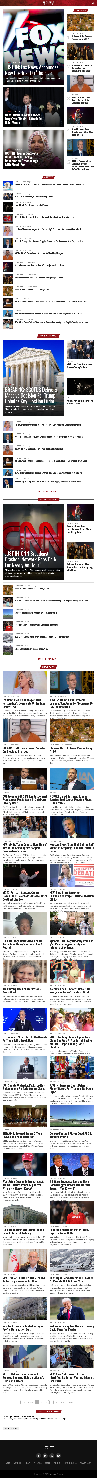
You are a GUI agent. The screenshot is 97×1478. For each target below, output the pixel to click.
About (8, 1463)
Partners (56, 1463)
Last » (71, 1402)
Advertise (17, 1463)
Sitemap (28, 1463)
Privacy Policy (85, 1463)
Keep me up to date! (11, 1428)
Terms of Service (70, 1463)
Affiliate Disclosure (42, 1463)
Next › (63, 1402)
